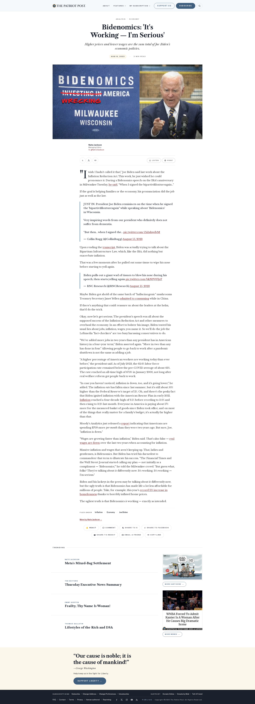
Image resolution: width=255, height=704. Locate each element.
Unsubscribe (124, 694)
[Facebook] (116, 700)
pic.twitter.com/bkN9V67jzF (144, 279)
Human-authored (93, 700)
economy (111, 512)
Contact (62, 700)
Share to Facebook (158, 528)
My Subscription (139, 6)
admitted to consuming (134, 298)
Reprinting (107, 700)
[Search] (199, 6)
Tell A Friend (197, 694)
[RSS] (137, 700)
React (91, 528)
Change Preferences (107, 694)
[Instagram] (127, 700)
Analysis (121, 19)
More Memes (172, 634)
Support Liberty (90, 681)
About (106, 6)
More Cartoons (174, 584)
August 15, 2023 (133, 239)
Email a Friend (133, 535)
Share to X (131, 528)
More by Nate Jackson (91, 520)
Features (119, 6)
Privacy (80, 700)
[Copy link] (95, 160)
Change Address (89, 694)
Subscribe (185, 6)
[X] (121, 700)
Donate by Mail (183, 694)
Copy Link (155, 535)
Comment (110, 528)
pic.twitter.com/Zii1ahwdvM (141, 232)
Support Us (164, 6)
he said (113, 184)
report (125, 423)
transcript (109, 247)
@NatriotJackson (97, 150)
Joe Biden (123, 512)
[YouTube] (132, 700)
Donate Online (168, 694)
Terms (71, 700)
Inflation (85, 400)
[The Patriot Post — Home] (69, 5)
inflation (99, 512)
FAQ (54, 700)
